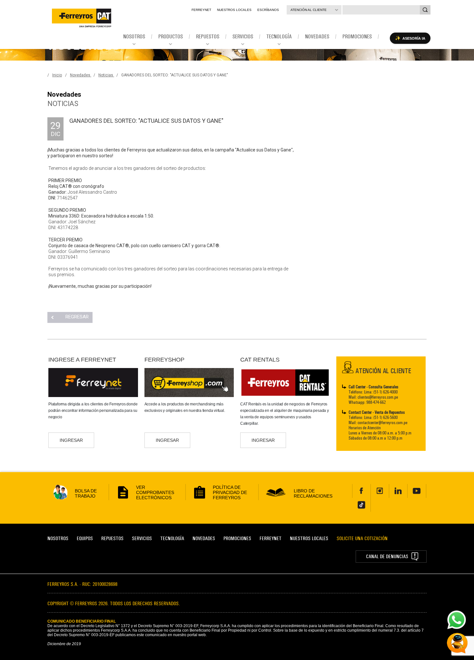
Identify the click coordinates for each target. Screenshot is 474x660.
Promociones (237, 538)
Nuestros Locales (234, 10)
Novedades (80, 75)
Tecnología (172, 538)
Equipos (85, 538)
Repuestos (112, 538)
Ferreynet (201, 10)
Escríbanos (268, 10)
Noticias (106, 75)
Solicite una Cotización (362, 538)
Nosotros (57, 538)
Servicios (142, 538)
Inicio (57, 75)
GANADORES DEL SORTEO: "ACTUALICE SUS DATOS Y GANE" (174, 75)
